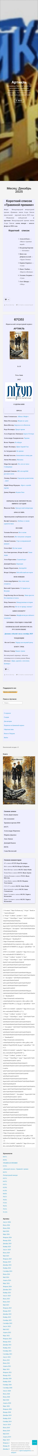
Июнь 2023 (6, 1302)
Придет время (20, 429)
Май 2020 (6, 1400)
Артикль (19, 82)
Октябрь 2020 (7, 1385)
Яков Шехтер (10, 305)
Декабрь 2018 (7, 1449)
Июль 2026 (6, 1225)
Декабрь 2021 (7, 1345)
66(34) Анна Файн (25, 869)
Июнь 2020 (6, 1397)
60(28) (5, 1193)
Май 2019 (6, 1434)
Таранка (27, 438)
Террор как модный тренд (24, 642)
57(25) (5, 1203)
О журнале (7, 713)
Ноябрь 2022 (7, 1317)
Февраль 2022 (7, 1339)
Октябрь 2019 (7, 1421)
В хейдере (18, 442)
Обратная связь (9, 729)
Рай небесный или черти (25, 572)
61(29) (5, 1190)
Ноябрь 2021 (7, 1348)
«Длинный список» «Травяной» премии (15, 1169)
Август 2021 (7, 1357)
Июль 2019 (6, 1427)
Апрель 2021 (7, 1366)
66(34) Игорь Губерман (21, 866)
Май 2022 (6, 1329)
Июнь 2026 (6, 1228)
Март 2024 (6, 1283)
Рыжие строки (20, 651)
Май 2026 (6, 1231)
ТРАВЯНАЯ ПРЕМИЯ (10, 1163)
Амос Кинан (8, 839)
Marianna (20, 460)
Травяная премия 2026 (12, 823)
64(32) (5, 1181)
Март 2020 (6, 1406)
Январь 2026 (7, 1240)
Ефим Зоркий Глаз (22, 447)
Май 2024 (6, 1277)
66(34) (5, 1172)
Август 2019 (7, 1424)
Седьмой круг (21, 559)
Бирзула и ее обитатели (22, 425)
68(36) (6, 847)
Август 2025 (7, 1249)
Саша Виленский (10, 851)
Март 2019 (6, 1440)
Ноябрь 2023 (7, 1292)
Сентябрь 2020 (7, 1388)
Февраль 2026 (7, 1237)
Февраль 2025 (7, 1259)
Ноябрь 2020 (7, 1381)
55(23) (5, 1209)
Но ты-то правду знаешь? (23, 607)
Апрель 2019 (7, 1437)
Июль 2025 (6, 1253)
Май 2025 (6, 1256)
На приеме (20, 451)
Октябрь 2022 (7, 1320)
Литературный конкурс (10, 1175)
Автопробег (23, 568)
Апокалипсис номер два (24, 455)
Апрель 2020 (7, 1403)
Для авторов (8, 721)
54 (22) (5, 1212)
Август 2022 (7, 1326)
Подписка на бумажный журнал (14, 725)
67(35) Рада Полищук (19, 863)
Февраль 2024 (7, 1286)
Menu (20, 101)
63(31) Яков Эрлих (24, 873)
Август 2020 (7, 1391)
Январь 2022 (7, 1342)
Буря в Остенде (29, 434)
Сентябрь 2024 (7, 1271)
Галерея (6, 717)
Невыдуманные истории (24, 602)
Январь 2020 (7, 1412)
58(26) (5, 1200)
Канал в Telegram (9, 733)
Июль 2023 (6, 1299)
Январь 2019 (7, 1446)
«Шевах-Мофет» (23, 416)
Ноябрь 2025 (7, 1246)
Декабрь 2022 (7, 1314)
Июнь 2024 (6, 1274)
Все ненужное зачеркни (23, 537)
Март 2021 (6, 1369)
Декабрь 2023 (7, 1289)
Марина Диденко (10, 835)
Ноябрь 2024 (7, 1268)
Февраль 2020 (7, 1409)
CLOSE (34, 1442)
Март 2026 (6, 1234)
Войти (6, 737)
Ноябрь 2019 (7, 1418)
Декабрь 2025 (7, 1243)
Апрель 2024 (7, 1280)
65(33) (5, 1178)
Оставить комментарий (25, 305)
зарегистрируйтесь (25, 1450)
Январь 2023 (7, 1311)
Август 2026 (7, 1222)
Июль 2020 (6, 1394)
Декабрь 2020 (7, 1378)
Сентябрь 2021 (7, 1354)
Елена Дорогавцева (11, 815)
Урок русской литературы (24, 508)
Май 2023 (6, 1305)
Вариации (19, 564)
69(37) (6, 827)
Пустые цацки (17, 548)
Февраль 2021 (7, 1372)
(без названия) (9, 819)
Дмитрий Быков (10, 843)
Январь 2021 (7, 1375)
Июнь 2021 (6, 1363)
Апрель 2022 (7, 1332)
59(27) (5, 1197)
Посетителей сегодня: (10, 747)
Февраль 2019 (7, 1443)
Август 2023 (7, 1296)
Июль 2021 (6, 1360)
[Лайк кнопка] (5, 299)
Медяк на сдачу (23, 421)
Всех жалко (22, 532)
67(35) (19, 319)
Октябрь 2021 (7, 1351)
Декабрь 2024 (7, 1265)
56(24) (5, 1206)
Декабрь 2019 (7, 1415)
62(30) (5, 1187)
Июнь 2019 (6, 1431)
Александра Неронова (12, 831)
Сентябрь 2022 (7, 1323)
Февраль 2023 (7, 1308)
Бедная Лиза (20, 492)
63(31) (5, 1184)
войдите (13, 1452)
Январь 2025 (7, 1262)
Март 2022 (6, 1335)
